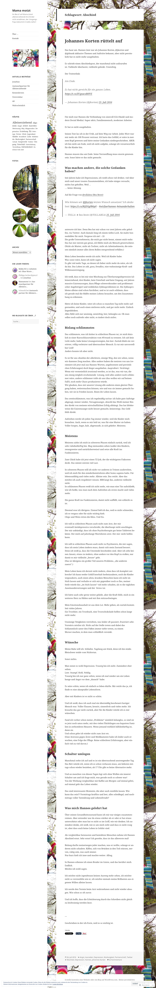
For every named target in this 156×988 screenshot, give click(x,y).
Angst (20, 126)
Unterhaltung (30, 144)
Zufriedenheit (27, 147)
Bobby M (22, 269)
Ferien (18, 134)
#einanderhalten (126, 206)
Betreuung (17, 128)
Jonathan (16, 82)
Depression (98, 957)
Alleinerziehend (22, 122)
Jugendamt (31, 134)
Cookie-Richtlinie (57, 984)
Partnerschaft (31, 139)
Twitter (30, 142)
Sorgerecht (22, 142)
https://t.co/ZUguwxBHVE (78, 93)
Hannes (88, 960)
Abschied (70, 960)
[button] (34, 186)
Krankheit (22, 137)
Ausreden (33, 126)
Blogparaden (30, 128)
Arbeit (25, 126)
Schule (15, 142)
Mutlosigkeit (20, 139)
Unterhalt (21, 144)
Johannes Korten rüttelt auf (93, 41)
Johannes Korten (98, 960)
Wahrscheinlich (18, 105)
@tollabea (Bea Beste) (92, 194)
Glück (24, 134)
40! (13, 101)
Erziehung (24, 131)
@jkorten (88, 202)
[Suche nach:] (25, 321)
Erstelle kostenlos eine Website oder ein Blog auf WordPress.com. (91, 980)
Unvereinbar (17, 97)
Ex (30, 131)
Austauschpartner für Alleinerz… (27, 284)
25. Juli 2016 (105, 102)
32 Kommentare (115, 960)
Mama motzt (21, 10)
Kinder (15, 136)
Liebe (29, 137)
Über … (15, 34)
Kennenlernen (18, 93)
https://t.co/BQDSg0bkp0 (83, 206)
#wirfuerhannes (107, 206)
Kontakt (15, 38)
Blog (23, 128)
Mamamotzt (23, 281)
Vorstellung (17, 147)
